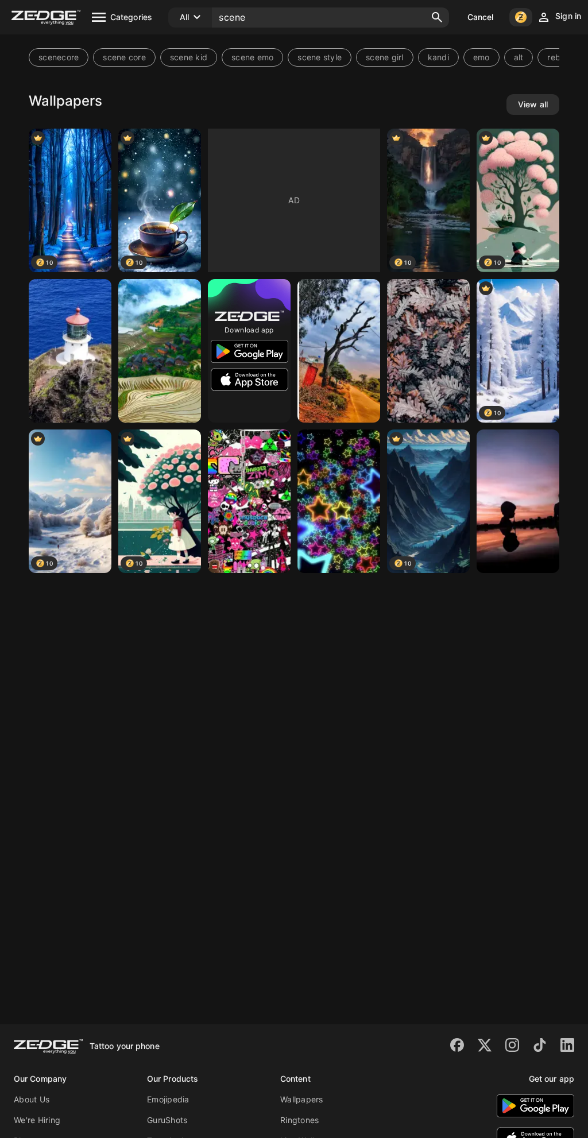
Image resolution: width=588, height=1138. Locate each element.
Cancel (480, 17)
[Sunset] (518, 501)
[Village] (338, 351)
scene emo (252, 57)
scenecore (58, 57)
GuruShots (167, 1120)
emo (481, 57)
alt (519, 57)
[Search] (437, 17)
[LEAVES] (428, 351)
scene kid (188, 57)
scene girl (385, 57)
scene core (124, 57)
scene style (319, 57)
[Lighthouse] (70, 351)
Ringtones (299, 1120)
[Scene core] (249, 501)
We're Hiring (37, 1120)
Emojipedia (168, 1099)
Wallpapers (301, 1099)
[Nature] (159, 351)
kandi (438, 57)
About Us (31, 1099)
